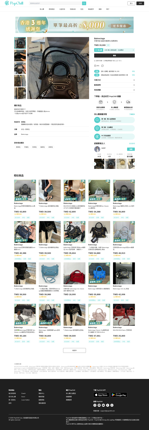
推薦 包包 (34, 373)
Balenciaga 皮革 (120, 368)
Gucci (23, 396)
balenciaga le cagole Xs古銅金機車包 (24, 368)
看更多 (74, 350)
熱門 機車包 (100, 371)
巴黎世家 (44, 368)
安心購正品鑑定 (71, 393)
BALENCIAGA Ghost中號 (21, 366)
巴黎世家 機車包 (41, 370)
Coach (23, 393)
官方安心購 (12, 396)
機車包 (57, 368)
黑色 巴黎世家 (78, 368)
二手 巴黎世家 (25, 371)
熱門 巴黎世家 (52, 371)
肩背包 (27, 129)
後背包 (42, 147)
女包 (22, 129)
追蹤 (131, 149)
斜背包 (51, 147)
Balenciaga (24, 134)
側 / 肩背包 (12, 400)
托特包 (34, 147)
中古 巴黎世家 (61, 371)
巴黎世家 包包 (51, 370)
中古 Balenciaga (122, 370)
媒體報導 (69, 400)
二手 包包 (122, 371)
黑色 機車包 (93, 368)
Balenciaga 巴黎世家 (109, 368)
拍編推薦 (69, 396)
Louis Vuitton (25, 400)
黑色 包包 (99, 368)
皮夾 (10, 403)
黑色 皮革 (85, 368)
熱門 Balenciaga (112, 370)
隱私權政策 (42, 403)
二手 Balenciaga (81, 370)
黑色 (49, 368)
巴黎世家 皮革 (32, 370)
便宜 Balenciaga (92, 370)
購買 (114, 55)
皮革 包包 (66, 370)
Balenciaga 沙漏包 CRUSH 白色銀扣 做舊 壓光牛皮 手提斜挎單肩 (110, 366)
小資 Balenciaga (102, 370)
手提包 (26, 147)
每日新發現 (12, 393)
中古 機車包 (108, 371)
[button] (99, 155)
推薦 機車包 (116, 371)
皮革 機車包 (59, 370)
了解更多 (132, 114)
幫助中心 (41, 393)
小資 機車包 (93, 371)
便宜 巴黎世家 (34, 371)
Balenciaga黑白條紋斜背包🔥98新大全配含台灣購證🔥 (76, 366)
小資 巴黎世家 (43, 371)
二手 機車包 (78, 371)
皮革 (53, 368)
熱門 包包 (22, 373)
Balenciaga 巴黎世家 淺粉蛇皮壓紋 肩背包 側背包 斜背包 (44, 366)
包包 (62, 368)
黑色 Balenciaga (68, 368)
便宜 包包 (129, 371)
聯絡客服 (41, 396)
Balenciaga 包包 (22, 370)
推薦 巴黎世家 (69, 371)
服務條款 (41, 400)
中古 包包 (28, 373)
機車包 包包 (73, 370)
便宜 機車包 (85, 371)
